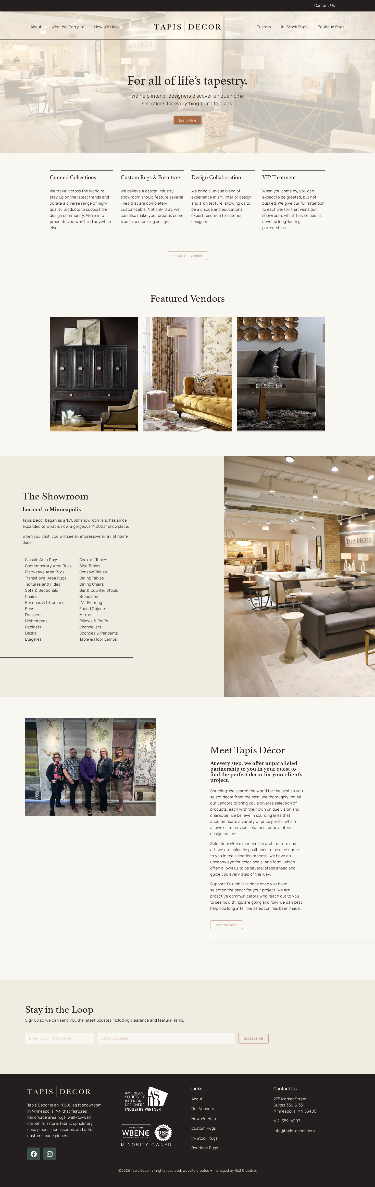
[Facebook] (33, 1154)
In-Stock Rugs (294, 26)
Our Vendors (202, 1108)
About (35, 26)
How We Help (106, 26)
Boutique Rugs (331, 26)
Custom (264, 26)
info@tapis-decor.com (294, 1130)
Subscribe (253, 1038)
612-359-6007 (286, 1120)
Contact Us (324, 5)
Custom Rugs (203, 1128)
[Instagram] (49, 1154)
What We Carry (65, 26)
